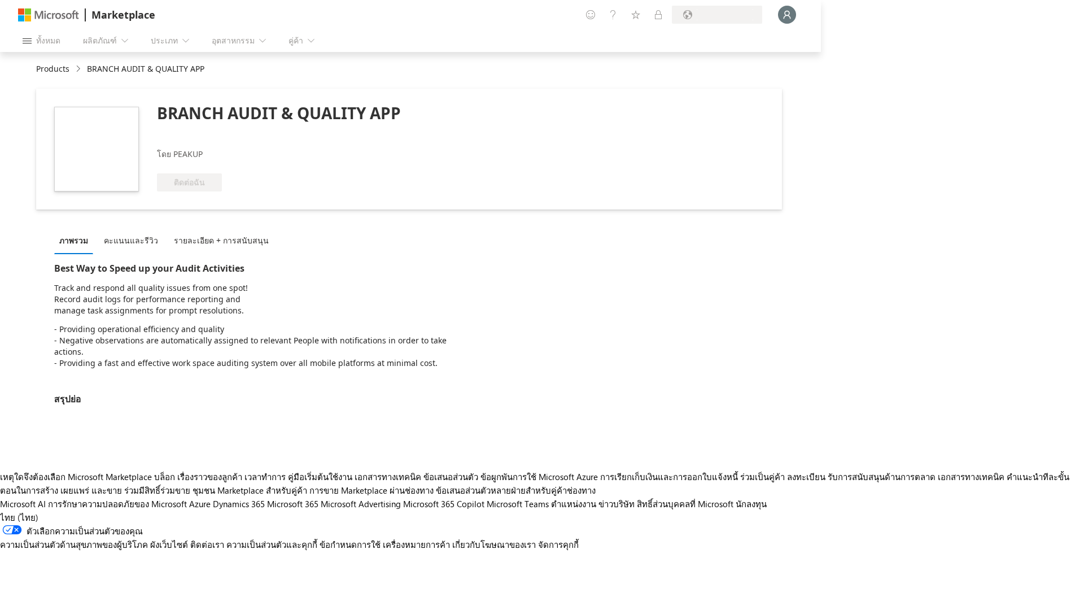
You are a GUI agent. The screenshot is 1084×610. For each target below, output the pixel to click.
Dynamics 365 (239, 503)
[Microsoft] (48, 14)
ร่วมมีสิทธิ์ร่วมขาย (157, 490)
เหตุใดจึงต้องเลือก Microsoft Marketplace (76, 476)
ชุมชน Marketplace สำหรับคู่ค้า (250, 490)
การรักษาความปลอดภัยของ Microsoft (117, 503)
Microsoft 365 (292, 503)
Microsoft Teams (518, 503)
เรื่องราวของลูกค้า (209, 476)
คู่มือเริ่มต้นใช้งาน (320, 476)
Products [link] (52, 68)
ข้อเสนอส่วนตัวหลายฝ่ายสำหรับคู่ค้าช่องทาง (516, 490)
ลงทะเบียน (806, 476)
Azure (200, 503)
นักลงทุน (751, 503)
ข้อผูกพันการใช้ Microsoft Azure (540, 476)
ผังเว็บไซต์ (169, 544)
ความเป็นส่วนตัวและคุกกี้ (271, 544)
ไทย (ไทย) (19, 517)
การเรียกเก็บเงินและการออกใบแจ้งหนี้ (669, 476)
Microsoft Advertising (361, 503)
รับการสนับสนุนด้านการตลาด (882, 476)
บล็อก (164, 476)
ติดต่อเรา (207, 544)
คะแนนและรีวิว (131, 240)
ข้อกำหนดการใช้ (350, 544)
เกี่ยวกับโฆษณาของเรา (494, 544)
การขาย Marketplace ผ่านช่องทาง (371, 490)
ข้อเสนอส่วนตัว (450, 476)
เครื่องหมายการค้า (416, 544)
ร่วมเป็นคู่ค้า (762, 476)
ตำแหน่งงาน (573, 503)
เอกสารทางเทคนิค (388, 476)
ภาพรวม (73, 240)
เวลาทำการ (265, 476)
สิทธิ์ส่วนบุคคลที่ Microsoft (685, 503)
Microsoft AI (23, 503)
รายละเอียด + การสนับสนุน (221, 240)
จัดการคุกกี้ (558, 544)
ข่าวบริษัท (616, 503)
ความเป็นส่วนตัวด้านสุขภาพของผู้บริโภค (74, 544)
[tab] (76, 240)
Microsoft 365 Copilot (443, 503)
